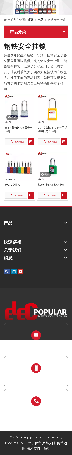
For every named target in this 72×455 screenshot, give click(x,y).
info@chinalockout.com (36, 344)
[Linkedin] (14, 271)
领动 (47, 448)
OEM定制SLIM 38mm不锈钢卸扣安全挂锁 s (52, 129)
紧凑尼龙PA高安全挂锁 (51, 184)
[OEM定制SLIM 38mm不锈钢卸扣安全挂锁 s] (52, 109)
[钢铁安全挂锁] (19, 166)
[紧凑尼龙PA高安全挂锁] (52, 166)
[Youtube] (20, 271)
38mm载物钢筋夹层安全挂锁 (18, 129)
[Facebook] (7, 271)
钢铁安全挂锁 (12, 184)
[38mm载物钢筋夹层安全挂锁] (19, 109)
